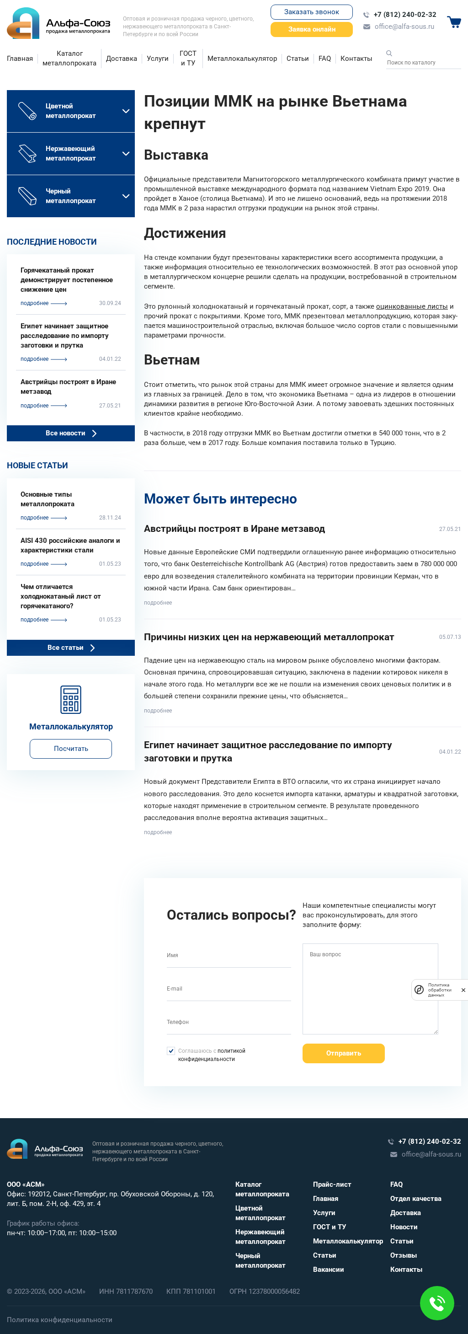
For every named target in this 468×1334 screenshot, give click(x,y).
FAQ (325, 58)
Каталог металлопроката (69, 58)
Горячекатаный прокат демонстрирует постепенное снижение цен (67, 280)
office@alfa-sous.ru (404, 26)
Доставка (121, 58)
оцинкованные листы (412, 306)
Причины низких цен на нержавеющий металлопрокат (269, 637)
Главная (20, 58)
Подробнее (158, 603)
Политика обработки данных (440, 989)
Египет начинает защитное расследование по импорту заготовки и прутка (65, 335)
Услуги (158, 58)
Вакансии (328, 1269)
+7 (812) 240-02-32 (405, 15)
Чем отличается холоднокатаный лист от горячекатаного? (61, 596)
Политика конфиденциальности (59, 1320)
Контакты (356, 58)
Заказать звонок (311, 12)
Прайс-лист (332, 1184)
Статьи (298, 58)
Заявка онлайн (311, 29)
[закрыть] (463, 990)
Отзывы (403, 1255)
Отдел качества (415, 1199)
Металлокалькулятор (242, 58)
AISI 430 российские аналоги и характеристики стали (70, 545)
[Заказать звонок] (437, 1303)
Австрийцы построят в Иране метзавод (68, 387)
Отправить (343, 1053)
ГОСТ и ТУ (188, 58)
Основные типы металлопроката (47, 499)
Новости (404, 1227)
